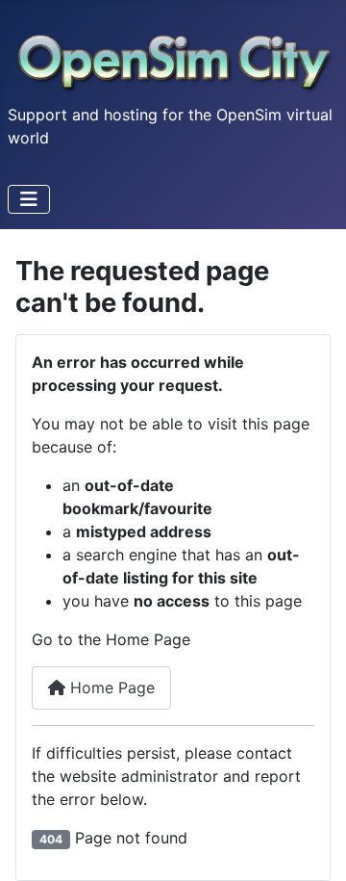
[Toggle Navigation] (29, 199)
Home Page (110, 687)
